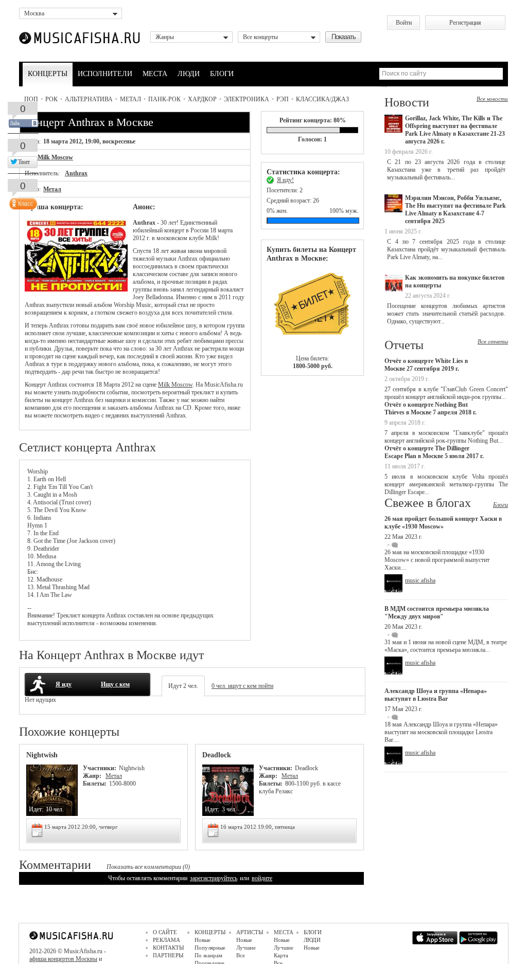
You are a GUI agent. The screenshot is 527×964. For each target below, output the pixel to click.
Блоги (500, 504)
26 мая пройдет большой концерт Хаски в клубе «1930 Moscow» (443, 522)
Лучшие (246, 947)
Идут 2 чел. (183, 685)
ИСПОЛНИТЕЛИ (105, 74)
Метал (130, 99)
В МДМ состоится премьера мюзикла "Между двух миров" (436, 612)
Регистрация (465, 22)
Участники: (99, 768)
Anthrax (76, 173)
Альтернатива (89, 99)
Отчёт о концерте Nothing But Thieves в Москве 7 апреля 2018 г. (430, 408)
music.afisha (420, 580)
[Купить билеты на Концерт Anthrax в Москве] (312, 309)
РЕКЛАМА (166, 940)
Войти (404, 22)
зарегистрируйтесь (213, 878)
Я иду (64, 684)
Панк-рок (164, 99)
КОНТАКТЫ (168, 947)
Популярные (210, 947)
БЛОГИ (222, 74)
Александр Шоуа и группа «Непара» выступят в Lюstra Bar (435, 694)
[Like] (22, 201)
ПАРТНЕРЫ (168, 955)
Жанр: (93, 775)
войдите (262, 878)
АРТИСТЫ (250, 932)
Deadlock (216, 755)
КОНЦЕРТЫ (47, 74)
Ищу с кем (115, 684)
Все (240, 955)
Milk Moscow (55, 157)
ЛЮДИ (189, 74)
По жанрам (208, 955)
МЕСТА (155, 74)
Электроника (246, 99)
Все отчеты (493, 341)
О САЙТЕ (165, 932)
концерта (93, 615)
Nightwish (42, 755)
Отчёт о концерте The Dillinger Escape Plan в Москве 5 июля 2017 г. (434, 452)
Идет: (36, 809)
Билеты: (95, 783)
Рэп (282, 99)
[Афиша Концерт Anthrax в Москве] (76, 289)
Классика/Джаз (322, 99)
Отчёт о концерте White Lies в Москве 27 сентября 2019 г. (426, 364)
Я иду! (285, 180)
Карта (281, 955)
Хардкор (202, 99)
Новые (202, 940)
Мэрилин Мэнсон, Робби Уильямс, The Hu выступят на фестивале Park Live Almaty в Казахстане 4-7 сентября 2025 (455, 209)
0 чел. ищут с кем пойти (242, 685)
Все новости (492, 99)
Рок (51, 99)
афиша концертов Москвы (63, 958)
